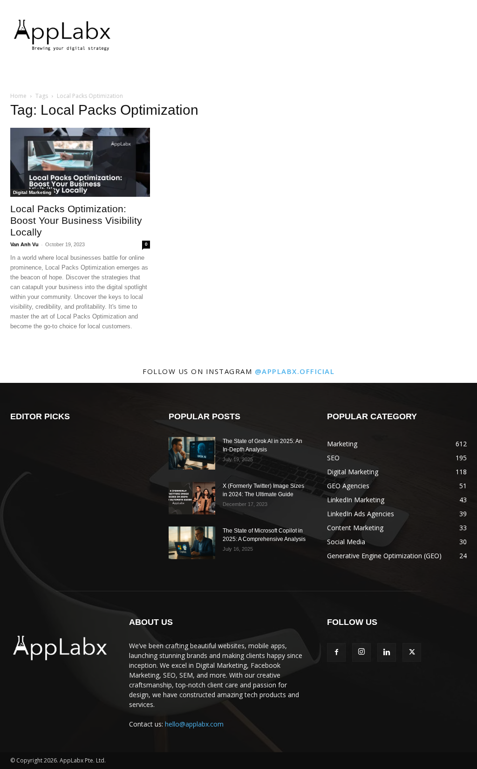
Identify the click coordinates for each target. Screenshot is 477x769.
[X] (411, 652)
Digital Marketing (32, 192)
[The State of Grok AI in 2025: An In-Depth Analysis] (192, 453)
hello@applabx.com (194, 724)
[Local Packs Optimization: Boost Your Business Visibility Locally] (80, 162)
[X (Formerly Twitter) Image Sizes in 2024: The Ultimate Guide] (192, 498)
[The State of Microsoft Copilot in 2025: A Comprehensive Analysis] (192, 543)
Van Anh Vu (24, 244)
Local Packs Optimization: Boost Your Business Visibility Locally (76, 220)
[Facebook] (336, 652)
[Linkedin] (386, 652)
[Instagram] (361, 652)
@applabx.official (295, 371)
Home (18, 96)
